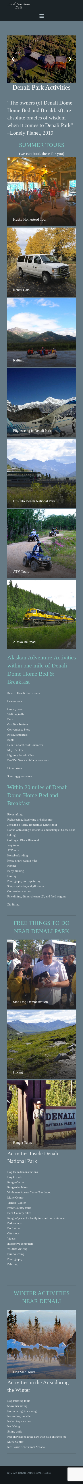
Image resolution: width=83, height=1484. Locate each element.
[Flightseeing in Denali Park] (41, 402)
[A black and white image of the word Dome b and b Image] (18, 5)
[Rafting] (41, 332)
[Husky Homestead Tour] (41, 191)
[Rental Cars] (41, 262)
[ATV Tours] (41, 543)
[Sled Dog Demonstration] (41, 974)
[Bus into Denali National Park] (41, 473)
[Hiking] (41, 1044)
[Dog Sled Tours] (41, 1344)
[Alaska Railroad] (41, 614)
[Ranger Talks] (41, 1114)
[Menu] (41, 16)
